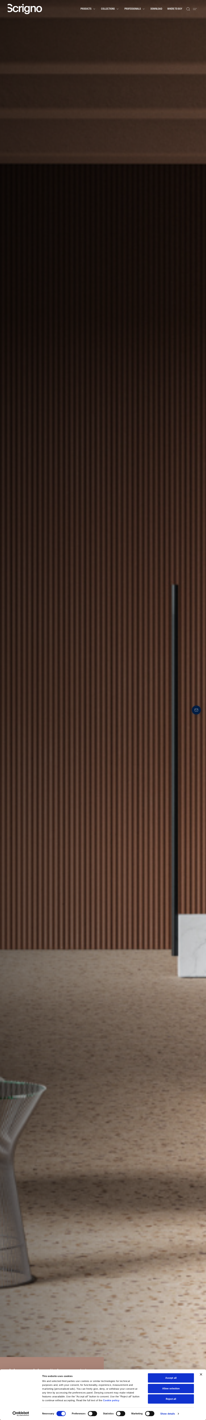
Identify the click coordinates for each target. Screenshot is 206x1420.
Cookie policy (111, 1400)
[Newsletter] (196, 710)
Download (156, 9)
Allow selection (171, 1388)
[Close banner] (201, 1374)
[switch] (92, 1413)
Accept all (171, 1377)
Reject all (171, 1399)
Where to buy (174, 9)
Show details (167, 1413)
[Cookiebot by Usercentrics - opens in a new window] (21, 1413)
